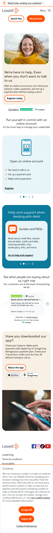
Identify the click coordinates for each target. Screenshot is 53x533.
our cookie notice (40, 497)
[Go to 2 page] (26, 264)
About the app (16, 367)
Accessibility (8, 463)
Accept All (26, 509)
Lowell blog (8, 454)
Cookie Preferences (26, 526)
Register (9, 188)
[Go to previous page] (20, 196)
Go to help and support (20, 255)
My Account (35, 18)
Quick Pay (16, 18)
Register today (15, 98)
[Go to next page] (32, 196)
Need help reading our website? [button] (25, 3)
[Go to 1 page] (24, 264)
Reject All (26, 518)
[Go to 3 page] (29, 264)
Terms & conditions (12, 459)
